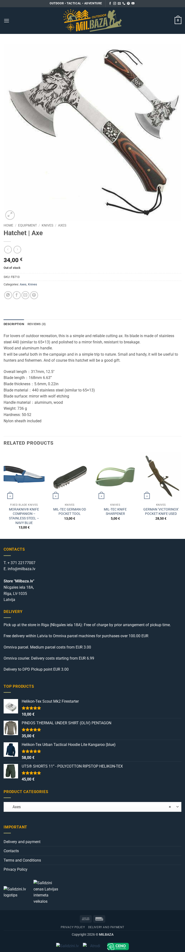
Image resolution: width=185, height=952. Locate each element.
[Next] (181, 495)
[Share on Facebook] (17, 295)
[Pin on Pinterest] (34, 295)
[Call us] (123, 3)
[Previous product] (17, 249)
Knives (47, 225)
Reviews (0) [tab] (36, 324)
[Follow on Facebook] (110, 3)
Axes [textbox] (89, 807)
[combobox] (92, 807)
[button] (6, 20)
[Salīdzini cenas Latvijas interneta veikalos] (47, 891)
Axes (62, 225)
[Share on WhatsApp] (8, 295)
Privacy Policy (15, 869)
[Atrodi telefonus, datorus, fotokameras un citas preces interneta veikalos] (93, 946)
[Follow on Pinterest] (128, 3)
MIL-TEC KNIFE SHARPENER (115, 511)
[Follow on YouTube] (133, 3)
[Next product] (8, 249)
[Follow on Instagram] (114, 3)
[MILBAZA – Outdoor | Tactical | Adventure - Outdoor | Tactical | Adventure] (92, 20)
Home (8, 225)
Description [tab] (14, 324)
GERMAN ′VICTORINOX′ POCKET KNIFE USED (161, 511)
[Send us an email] (119, 3)
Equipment (27, 225)
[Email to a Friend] (25, 295)
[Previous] (3, 495)
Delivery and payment (22, 841)
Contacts (11, 851)
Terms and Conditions (22, 860)
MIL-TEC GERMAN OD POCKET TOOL (69, 511)
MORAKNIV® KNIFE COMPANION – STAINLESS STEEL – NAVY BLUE (24, 516)
